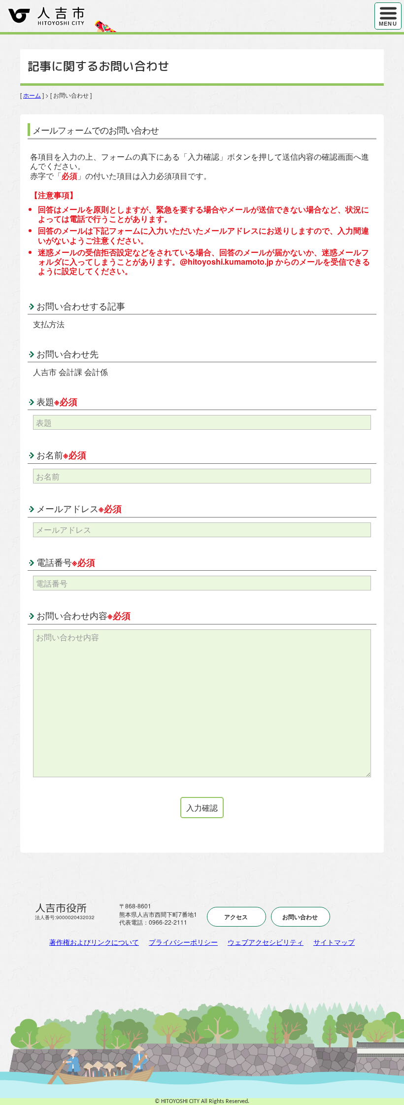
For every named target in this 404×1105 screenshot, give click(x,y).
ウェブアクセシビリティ (265, 942)
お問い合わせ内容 (83, 615)
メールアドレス (79, 508)
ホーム (32, 95)
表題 (56, 401)
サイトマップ (334, 942)
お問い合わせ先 (67, 353)
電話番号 (65, 561)
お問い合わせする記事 (80, 305)
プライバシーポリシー (183, 942)
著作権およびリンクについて (94, 942)
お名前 (61, 454)
